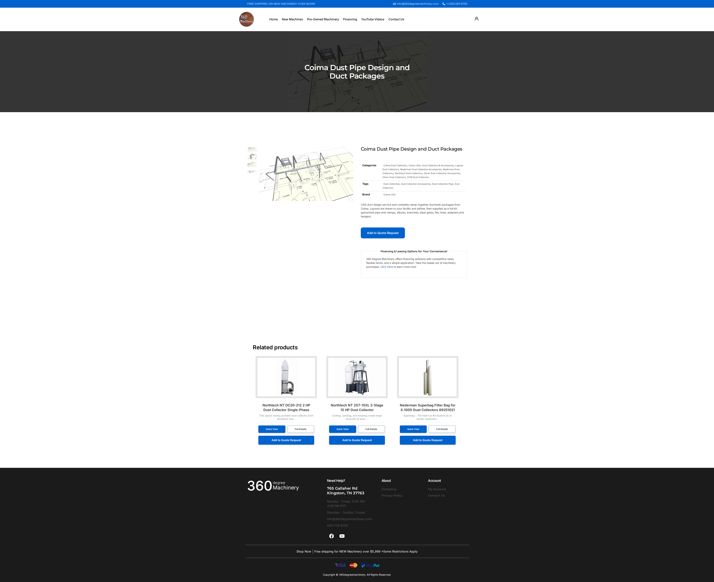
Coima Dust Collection (395, 165)
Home (273, 19)
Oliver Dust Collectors (394, 177)
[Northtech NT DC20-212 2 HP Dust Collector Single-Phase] (286, 377)
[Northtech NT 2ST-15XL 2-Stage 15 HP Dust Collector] (357, 377)
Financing (350, 19)
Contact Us (396, 19)
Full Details (301, 429)
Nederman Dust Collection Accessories (420, 169)
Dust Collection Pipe (442, 183)
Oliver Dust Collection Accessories (442, 173)
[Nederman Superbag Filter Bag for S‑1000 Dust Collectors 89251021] (427, 377)
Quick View (272, 429)
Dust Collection (391, 183)
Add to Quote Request (383, 233)
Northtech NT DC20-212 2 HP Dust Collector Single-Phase (286, 407)
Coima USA (414, 165)
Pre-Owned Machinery (323, 19)
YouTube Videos (372, 19)
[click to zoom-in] (306, 173)
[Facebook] (331, 536)
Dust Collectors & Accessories (438, 165)
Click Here (386, 266)
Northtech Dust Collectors (408, 173)
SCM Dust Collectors (418, 177)
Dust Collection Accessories (415, 183)
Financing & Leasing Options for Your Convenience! (414, 251)
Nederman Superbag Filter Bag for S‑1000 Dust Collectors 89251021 (427, 407)
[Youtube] (342, 536)
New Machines (292, 19)
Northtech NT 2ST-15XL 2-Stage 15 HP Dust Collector (357, 407)
